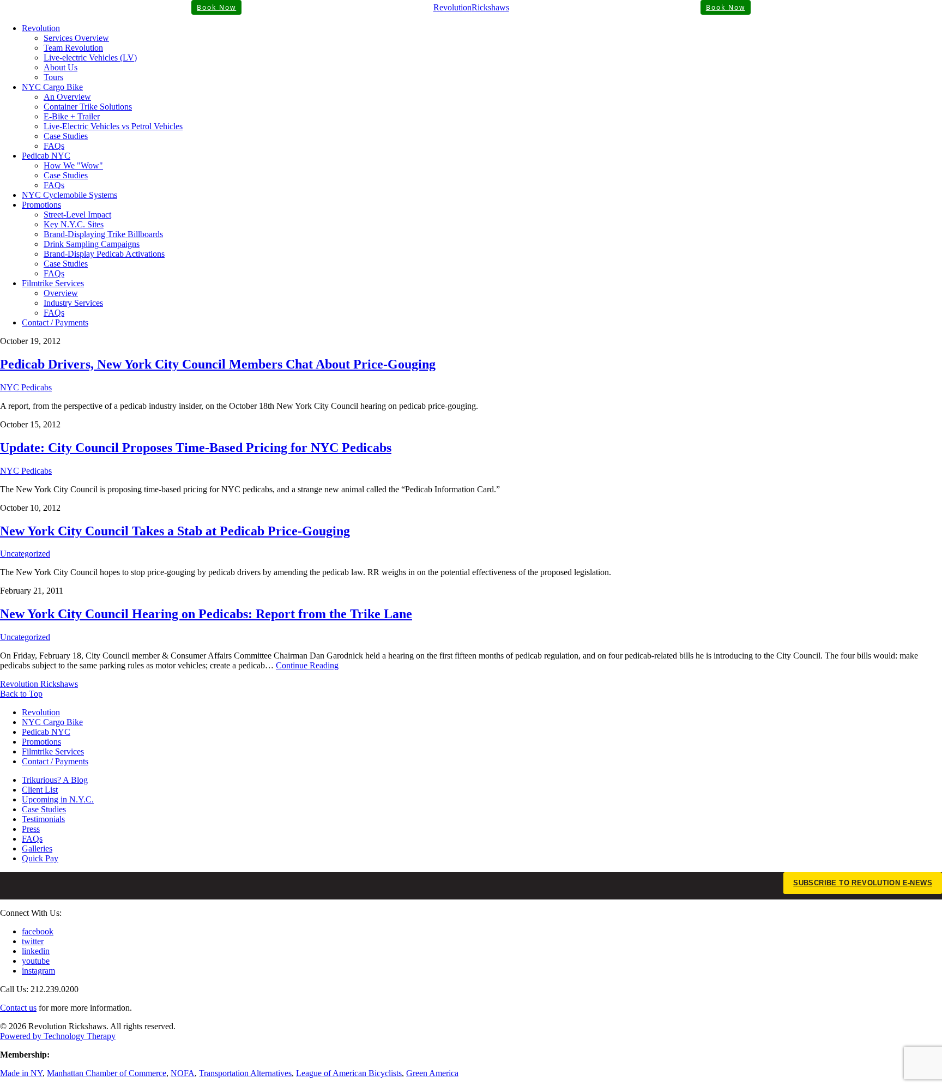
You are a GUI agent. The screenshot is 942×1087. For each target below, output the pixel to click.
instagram (38, 970)
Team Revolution (73, 47)
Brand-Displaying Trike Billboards (103, 234)
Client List (40, 789)
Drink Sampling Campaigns (92, 244)
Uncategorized (25, 553)
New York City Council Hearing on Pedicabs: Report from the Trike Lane (206, 614)
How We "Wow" (73, 165)
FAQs (54, 145)
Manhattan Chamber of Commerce (106, 1073)
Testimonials (43, 819)
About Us (60, 67)
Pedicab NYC (46, 155)
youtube (36, 960)
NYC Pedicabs (26, 387)
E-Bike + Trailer (72, 116)
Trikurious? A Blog (55, 779)
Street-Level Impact (77, 214)
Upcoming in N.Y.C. (58, 799)
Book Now (216, 7)
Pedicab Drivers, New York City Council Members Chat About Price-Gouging (218, 364)
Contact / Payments (55, 322)
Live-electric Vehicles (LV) (90, 57)
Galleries (37, 848)
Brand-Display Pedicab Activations (104, 253)
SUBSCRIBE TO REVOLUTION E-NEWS (862, 883)
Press (31, 829)
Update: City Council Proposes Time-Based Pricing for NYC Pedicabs (195, 447)
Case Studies (66, 136)
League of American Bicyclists (349, 1073)
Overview (61, 293)
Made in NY (21, 1073)
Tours (53, 77)
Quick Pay (40, 858)
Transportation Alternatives (245, 1073)
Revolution (41, 28)
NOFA (183, 1073)
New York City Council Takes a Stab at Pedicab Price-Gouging (175, 531)
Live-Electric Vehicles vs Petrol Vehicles (113, 126)
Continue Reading (307, 665)
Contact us (18, 1007)
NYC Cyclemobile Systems (69, 195)
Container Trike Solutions (88, 106)
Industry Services (73, 302)
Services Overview (76, 38)
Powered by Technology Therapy (58, 1036)
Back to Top (21, 693)
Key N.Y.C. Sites (74, 224)
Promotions (41, 204)
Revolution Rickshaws (39, 684)
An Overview (67, 96)
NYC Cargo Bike (52, 87)
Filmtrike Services (53, 283)
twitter (33, 941)
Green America (432, 1073)
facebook (37, 931)
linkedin (36, 951)
